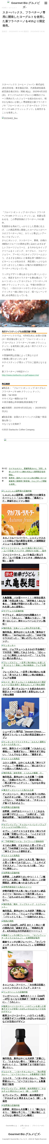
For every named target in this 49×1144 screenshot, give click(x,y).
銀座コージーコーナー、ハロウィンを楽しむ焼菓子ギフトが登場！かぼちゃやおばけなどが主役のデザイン (24, 1018)
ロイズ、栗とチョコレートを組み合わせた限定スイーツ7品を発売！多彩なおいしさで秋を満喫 (24, 691)
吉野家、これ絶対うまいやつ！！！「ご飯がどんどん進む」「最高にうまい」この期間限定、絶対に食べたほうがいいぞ (24, 879)
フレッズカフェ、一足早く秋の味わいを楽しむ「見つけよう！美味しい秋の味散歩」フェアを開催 (24, 675)
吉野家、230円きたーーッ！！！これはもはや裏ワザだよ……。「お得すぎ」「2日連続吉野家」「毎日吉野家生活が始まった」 (24, 816)
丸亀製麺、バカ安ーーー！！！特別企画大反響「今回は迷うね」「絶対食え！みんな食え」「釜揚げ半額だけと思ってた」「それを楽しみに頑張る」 (24, 602)
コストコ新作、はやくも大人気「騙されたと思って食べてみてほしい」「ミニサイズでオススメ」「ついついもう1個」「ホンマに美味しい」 (24, 864)
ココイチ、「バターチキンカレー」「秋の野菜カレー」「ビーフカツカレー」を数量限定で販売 (24, 1081)
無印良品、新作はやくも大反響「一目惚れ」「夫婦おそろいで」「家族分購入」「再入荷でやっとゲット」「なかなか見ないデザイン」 (24, 781)
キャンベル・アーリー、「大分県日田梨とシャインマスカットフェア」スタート (24, 986)
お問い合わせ (24, 1126)
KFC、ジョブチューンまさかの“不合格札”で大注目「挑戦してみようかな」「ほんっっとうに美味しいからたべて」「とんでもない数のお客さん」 (24, 654)
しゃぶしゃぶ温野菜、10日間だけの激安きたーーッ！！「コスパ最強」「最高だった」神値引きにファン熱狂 (24, 498)
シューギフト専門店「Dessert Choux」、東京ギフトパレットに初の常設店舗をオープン (24, 734)
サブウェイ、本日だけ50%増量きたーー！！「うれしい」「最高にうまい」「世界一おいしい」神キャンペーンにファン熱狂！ (24, 619)
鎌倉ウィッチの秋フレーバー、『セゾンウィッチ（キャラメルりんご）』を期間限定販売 (24, 945)
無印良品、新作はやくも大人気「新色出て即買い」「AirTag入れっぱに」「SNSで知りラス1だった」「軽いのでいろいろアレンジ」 (24, 636)
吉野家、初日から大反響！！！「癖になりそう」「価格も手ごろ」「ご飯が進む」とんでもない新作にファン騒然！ (24, 1112)
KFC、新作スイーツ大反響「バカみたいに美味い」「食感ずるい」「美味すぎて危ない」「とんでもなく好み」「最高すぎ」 (24, 751)
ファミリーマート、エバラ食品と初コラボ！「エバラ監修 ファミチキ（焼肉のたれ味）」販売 (24, 557)
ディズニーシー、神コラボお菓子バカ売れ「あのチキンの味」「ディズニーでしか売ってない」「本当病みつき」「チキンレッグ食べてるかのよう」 (24, 798)
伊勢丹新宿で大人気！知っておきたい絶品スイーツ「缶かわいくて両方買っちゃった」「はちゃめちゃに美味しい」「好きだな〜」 (24, 895)
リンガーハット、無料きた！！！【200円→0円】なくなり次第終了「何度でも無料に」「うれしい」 (24, 999)
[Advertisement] (24, 58)
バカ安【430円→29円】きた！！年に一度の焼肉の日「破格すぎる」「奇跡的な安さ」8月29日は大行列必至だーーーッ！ (24, 928)
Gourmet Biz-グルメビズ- (24, 1134)
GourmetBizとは (11, 1126)
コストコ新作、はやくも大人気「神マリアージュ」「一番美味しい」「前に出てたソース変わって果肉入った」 (24, 765)
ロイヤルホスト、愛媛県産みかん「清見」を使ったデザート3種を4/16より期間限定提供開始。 (27, 471)
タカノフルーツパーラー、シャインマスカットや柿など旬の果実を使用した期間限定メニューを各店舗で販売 (24, 541)
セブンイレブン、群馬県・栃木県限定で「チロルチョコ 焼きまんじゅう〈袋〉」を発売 (24, 1098)
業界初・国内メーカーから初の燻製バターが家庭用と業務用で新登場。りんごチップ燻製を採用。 (27, 481)
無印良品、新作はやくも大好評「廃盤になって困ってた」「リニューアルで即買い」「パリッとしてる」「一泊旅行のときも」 (24, 914)
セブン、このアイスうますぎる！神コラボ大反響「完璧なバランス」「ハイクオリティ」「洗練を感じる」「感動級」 (24, 834)
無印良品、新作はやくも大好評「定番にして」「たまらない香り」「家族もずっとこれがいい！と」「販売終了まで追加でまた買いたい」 (24, 1063)
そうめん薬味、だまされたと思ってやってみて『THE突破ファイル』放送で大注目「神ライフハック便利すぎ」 (24, 848)
